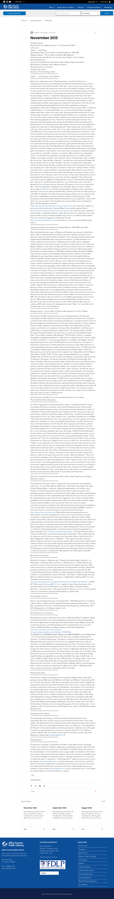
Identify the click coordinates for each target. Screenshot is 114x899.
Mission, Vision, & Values (87, 856)
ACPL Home (83, 846)
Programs (82, 849)
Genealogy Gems (36, 20)
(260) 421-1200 (10, 868)
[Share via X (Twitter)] (35, 786)
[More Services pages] (84, 7)
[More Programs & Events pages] (101, 7)
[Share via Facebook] (31, 786)
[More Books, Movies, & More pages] (74, 7)
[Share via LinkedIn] (40, 786)
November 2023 (30, 808)
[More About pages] (54, 7)
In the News (83, 860)
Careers (81, 863)
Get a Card (91, 2)
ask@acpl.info (10, 866)
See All (103, 801)
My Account (104, 2)
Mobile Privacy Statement (88, 881)
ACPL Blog (48, 20)
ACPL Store (18, 2)
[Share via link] (44, 786)
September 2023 (59, 808)
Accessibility (83, 885)
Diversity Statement (85, 874)
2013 (33, 775)
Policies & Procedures (86, 870)
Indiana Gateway (84, 867)
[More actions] (95, 33)
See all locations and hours (48, 857)
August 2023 (87, 808)
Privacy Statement (85, 878)
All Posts (24, 20)
